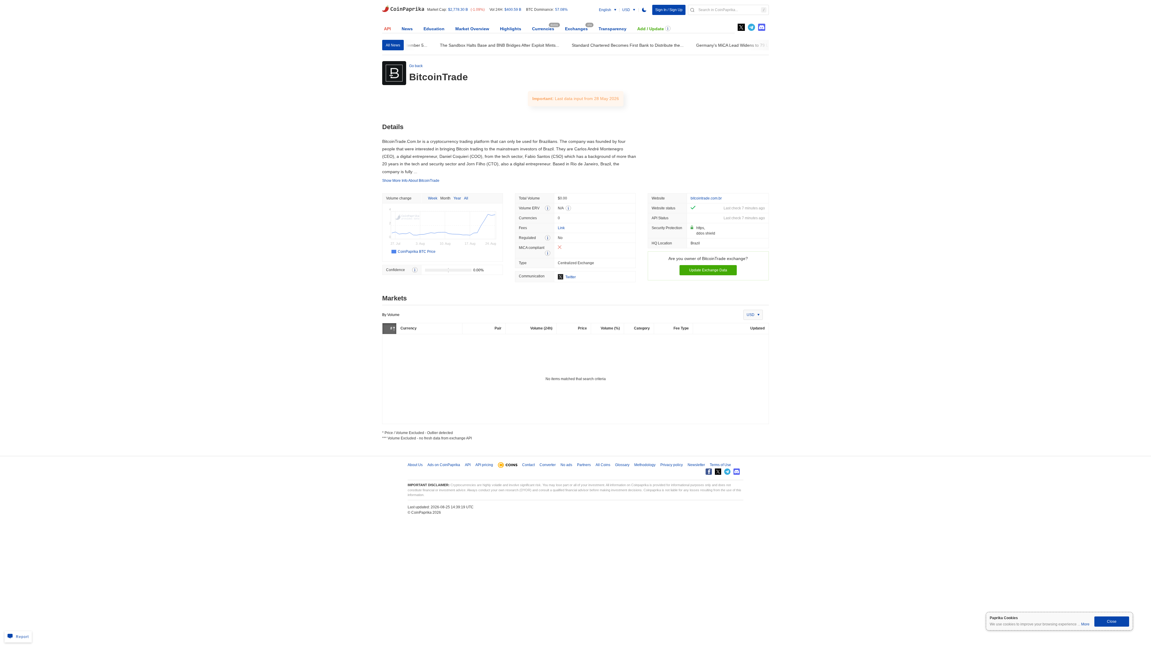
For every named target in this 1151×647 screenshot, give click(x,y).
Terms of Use (720, 465)
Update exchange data (708, 270)
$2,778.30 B (458, 9)
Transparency (612, 28)
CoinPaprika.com (403, 8)
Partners (584, 465)
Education (434, 28)
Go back (416, 66)
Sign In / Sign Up (669, 10)
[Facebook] (709, 471)
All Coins (603, 465)
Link (561, 228)
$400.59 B (512, 9)
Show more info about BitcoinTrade (410, 181)
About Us (415, 465)
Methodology (645, 465)
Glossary (622, 465)
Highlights (510, 28)
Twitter (570, 277)
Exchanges (576, 28)
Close (1112, 621)
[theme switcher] (644, 10)
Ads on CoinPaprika (443, 465)
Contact (528, 465)
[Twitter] (741, 27)
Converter (548, 465)
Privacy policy (671, 465)
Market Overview (472, 28)
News (407, 28)
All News (393, 45)
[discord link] (761, 27)
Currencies (543, 28)
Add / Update (650, 28)
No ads (566, 465)
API (387, 28)
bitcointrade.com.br (706, 198)
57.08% (561, 9)
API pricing (484, 465)
